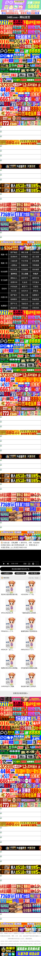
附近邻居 (14, 269)
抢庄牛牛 (24, 278)
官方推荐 (4, 280)
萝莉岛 (35, 291)
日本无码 (35, 252)
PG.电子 (34, 573)
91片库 (14, 291)
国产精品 (14, 252)
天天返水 (35, 282)
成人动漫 (35, 257)
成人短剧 (35, 304)
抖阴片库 (4, 297)
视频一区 (4, 254)
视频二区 (4, 263)
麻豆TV (25, 286)
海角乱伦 (24, 299)
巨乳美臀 (35, 261)
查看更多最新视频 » (20, 693)
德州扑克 (35, 278)
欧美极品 (24, 257)
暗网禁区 (14, 299)
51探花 (35, 286)
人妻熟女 (14, 265)
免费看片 (4, 306)
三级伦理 (14, 261)
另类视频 (35, 265)
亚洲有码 (14, 257)
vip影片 (7, 573)
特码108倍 (20, 573)
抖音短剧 (14, 286)
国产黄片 (14, 295)
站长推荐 (4, 272)
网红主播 (24, 252)
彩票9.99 (14, 282)
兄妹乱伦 (24, 304)
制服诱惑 (35, 299)
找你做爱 (35, 269)
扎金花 (24, 282)
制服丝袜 (24, 265)
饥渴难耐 (24, 269)
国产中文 (14, 304)
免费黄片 (35, 295)
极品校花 (14, 308)
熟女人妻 (24, 295)
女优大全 (24, 291)
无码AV (4, 289)
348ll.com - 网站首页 (18, 17)
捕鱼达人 (14, 278)
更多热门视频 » (34, 578)
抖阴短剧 (24, 308)
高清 (24, 564)
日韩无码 (35, 308)
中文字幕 (24, 261)
